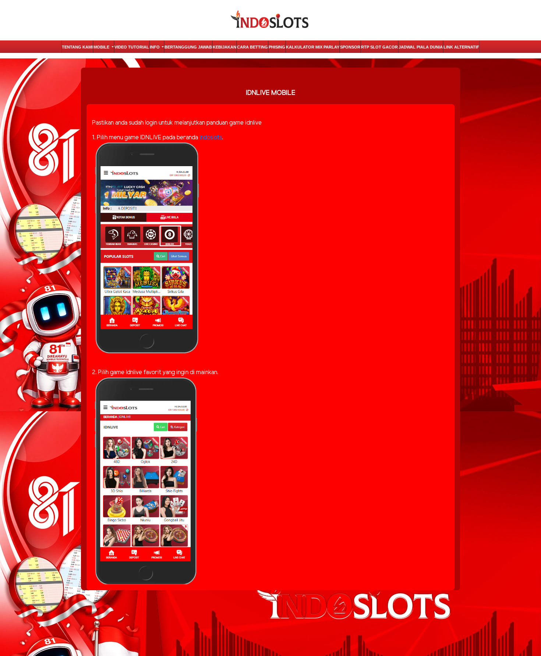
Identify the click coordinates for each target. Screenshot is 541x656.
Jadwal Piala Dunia (421, 47)
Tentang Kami (77, 47)
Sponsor (350, 47)
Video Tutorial (131, 47)
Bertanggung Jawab (188, 47)
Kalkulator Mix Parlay (312, 47)
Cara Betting (252, 47)
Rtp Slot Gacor (379, 47)
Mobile (101, 47)
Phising (277, 47)
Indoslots (210, 137)
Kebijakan (224, 47)
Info (155, 47)
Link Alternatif (461, 47)
